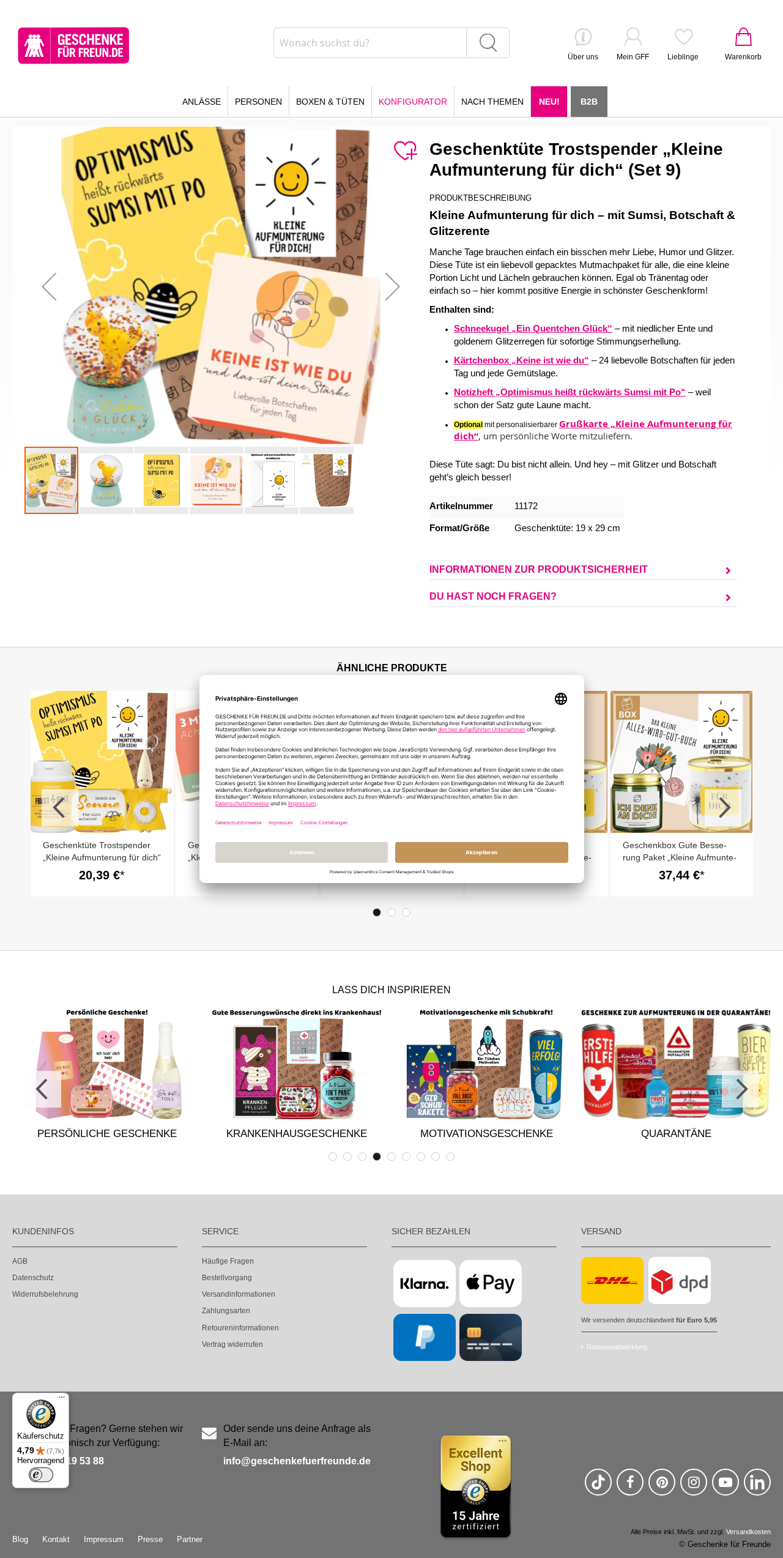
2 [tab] (391, 912)
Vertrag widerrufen (232, 1344)
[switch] (41, 1474)
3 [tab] (406, 912)
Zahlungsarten (226, 1310)
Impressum (104, 1539)
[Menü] (61, 1400)
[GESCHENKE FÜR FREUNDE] (73, 45)
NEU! (549, 101)
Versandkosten (748, 1531)
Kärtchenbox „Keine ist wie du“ (521, 360)
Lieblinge (683, 57)
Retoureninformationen (240, 1328)
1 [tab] (377, 912)
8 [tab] (435, 1156)
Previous (60, 807)
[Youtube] (725, 1487)
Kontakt (56, 1539)
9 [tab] (450, 1156)
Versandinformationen (238, 1294)
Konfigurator (413, 101)
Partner (189, 1539)
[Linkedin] (757, 1487)
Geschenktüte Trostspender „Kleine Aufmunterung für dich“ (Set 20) (102, 857)
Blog (20, 1539)
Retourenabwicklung (617, 1347)
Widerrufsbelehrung (45, 1294)
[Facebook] (630, 1487)
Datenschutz (33, 1277)
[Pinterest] (661, 1487)
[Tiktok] (598, 1487)
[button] (48, 286)
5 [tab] (391, 1156)
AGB (20, 1261)
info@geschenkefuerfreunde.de (297, 1461)
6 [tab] (406, 1156)
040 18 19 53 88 (69, 1461)
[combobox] (391, 43)
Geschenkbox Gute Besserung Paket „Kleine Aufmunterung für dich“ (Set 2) (680, 857)
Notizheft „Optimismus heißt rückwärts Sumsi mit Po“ (570, 392)
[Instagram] (693, 1487)
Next (723, 807)
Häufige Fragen (228, 1261)
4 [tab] (377, 1156)
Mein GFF (633, 57)
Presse (150, 1539)
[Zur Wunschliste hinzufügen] (405, 151)
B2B (589, 101)
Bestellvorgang (227, 1277)
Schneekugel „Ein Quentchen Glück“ (533, 329)
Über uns (583, 57)
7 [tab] (421, 1156)
